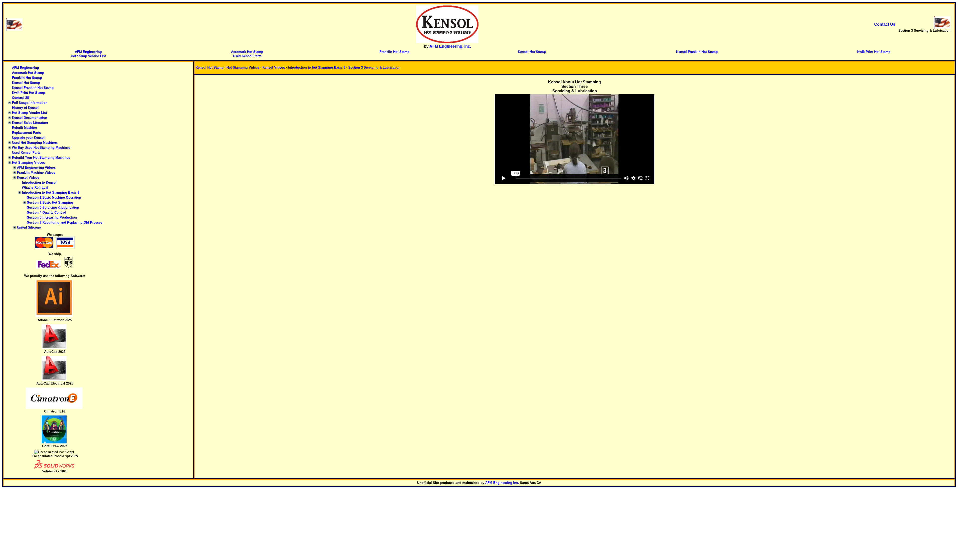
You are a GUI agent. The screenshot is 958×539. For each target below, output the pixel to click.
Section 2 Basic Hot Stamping (50, 202)
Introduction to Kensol (39, 182)
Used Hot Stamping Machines (35, 142)
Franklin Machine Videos (36, 172)
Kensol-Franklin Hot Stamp (697, 52)
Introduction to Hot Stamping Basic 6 (50, 192)
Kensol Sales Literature (30, 123)
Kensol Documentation (29, 118)
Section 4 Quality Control (46, 212)
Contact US (20, 98)
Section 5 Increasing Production (52, 217)
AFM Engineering (88, 52)
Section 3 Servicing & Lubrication (53, 207)
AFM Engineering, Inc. (450, 46)
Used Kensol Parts (247, 56)
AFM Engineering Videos (36, 167)
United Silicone (29, 227)
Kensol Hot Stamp (532, 52)
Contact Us (884, 24)
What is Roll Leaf (35, 187)
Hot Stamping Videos (28, 162)
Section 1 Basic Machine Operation (54, 197)
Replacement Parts (26, 133)
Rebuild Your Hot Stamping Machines (41, 157)
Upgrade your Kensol (28, 137)
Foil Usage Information (29, 103)
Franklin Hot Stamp (394, 52)
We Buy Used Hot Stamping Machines (41, 147)
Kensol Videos (28, 177)
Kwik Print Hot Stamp (873, 52)
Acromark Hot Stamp (247, 52)
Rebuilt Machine (24, 128)
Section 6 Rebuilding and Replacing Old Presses (64, 222)
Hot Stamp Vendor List (88, 56)
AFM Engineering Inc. (502, 483)
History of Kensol (25, 108)
